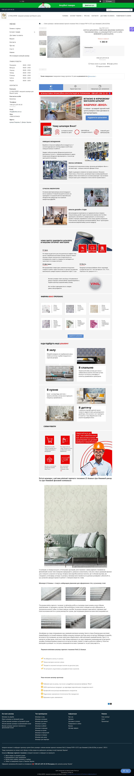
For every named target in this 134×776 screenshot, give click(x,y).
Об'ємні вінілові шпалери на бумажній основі (15, 721)
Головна (65, 16)
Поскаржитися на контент (74, 774)
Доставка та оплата (107, 16)
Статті (12, 49)
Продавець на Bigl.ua (67, 772)
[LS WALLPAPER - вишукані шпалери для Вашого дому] (3, 16)
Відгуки (12, 39)
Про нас (87, 16)
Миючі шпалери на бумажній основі (12, 719)
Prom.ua (76, 770)
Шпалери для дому (41, 737)
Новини (12, 52)
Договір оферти (73, 728)
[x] (111, 704)
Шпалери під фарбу (8, 717)
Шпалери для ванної (41, 721)
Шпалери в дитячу (40, 724)
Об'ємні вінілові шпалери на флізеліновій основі (16, 724)
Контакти (95, 16)
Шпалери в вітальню (41, 719)
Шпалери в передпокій (42, 733)
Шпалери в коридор (41, 728)
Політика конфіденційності (89, 774)
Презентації (105, 721)
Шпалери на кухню (40, 730)
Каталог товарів (75, 16)
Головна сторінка (15, 28)
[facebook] (109, 704)
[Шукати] (130, 10)
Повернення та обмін (123, 16)
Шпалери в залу (40, 717)
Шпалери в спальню (41, 735)
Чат (127, 771)
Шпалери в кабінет (40, 726)
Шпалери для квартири (42, 739)
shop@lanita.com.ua (15, 112)
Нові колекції (105, 717)
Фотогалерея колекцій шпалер (19, 56)
